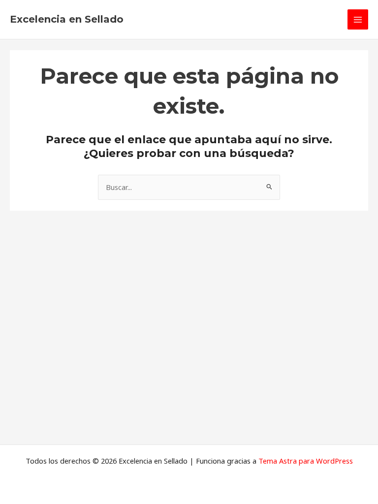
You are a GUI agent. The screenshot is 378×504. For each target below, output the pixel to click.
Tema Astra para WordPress (305, 461)
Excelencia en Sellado (67, 19)
